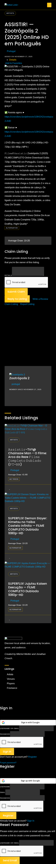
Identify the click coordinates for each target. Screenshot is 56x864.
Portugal (11, 51)
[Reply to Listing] (7, 488)
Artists (10, 13)
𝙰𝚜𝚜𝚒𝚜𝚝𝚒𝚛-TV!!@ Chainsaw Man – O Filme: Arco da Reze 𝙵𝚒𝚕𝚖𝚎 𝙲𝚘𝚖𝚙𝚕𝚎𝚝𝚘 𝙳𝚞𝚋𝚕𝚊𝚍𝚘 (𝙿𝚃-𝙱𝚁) (27, 456)
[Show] (45, 734)
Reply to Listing (17, 299)
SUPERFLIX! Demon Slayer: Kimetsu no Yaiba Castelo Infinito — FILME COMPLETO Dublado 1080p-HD (27, 525)
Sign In (30, 821)
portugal (16, 384)
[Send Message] (9, 402)
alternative (12, 228)
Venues (11, 679)
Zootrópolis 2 (19, 378)
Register (32, 757)
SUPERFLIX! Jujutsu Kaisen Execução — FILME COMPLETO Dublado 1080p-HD (27, 589)
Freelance (12, 688)
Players (11, 683)
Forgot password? (8, 762)
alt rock (13, 479)
